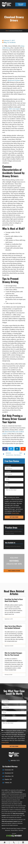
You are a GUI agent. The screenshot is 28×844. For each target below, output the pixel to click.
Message (7, 488)
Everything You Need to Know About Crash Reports (14, 600)
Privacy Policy (14, 830)
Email (6, 477)
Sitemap (21, 830)
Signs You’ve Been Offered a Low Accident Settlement (13, 627)
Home (7, 30)
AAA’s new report (14, 109)
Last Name (8, 471)
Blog (5, 42)
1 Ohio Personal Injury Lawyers (13, 828)
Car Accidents (11, 42)
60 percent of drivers (13, 80)
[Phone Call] (14, 842)
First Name (8, 466)
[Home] (4, 842)
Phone (6, 482)
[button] (5, 449)
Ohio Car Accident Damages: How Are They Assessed (13, 654)
